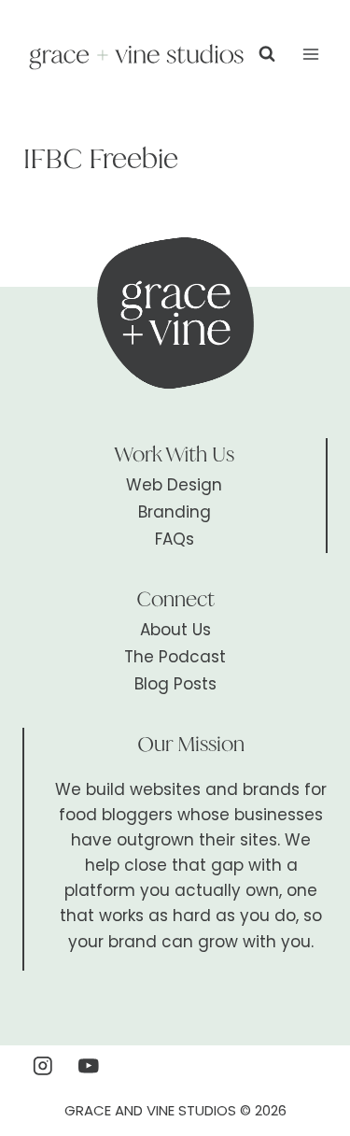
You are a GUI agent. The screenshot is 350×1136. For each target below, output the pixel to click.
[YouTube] (89, 1065)
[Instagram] (42, 1065)
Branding (174, 512)
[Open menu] (310, 53)
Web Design (174, 485)
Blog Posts (175, 684)
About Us (175, 629)
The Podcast (175, 657)
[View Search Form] (267, 54)
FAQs (174, 539)
